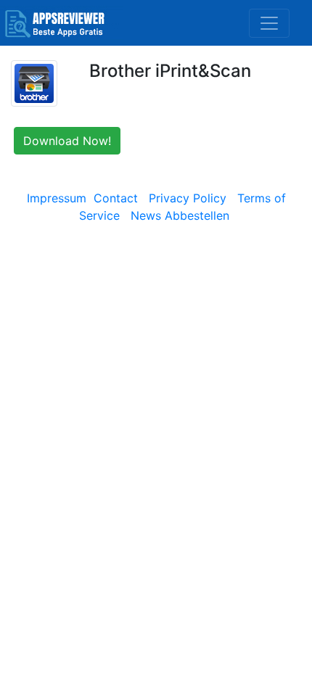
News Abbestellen (180, 215)
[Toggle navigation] (269, 23)
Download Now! (67, 140)
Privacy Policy (187, 198)
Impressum (56, 198)
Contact (116, 198)
